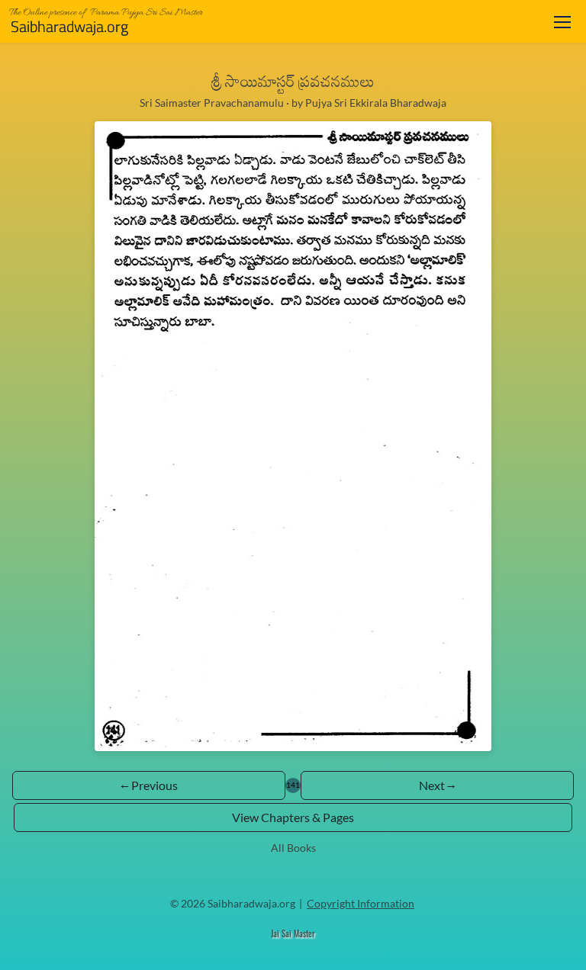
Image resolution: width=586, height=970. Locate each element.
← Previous (149, 785)
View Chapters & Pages (293, 817)
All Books (293, 847)
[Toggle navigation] (562, 21)
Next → (437, 785)
